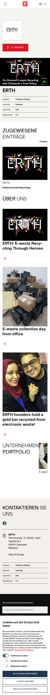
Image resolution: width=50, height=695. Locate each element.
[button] (39, 4)
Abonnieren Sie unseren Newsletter (18, 603)
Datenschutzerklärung (24, 650)
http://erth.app (16, 555)
